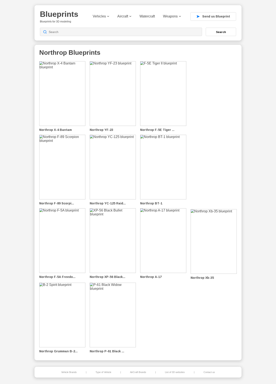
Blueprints (59, 14)
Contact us (209, 372)
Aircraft (122, 16)
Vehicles (99, 16)
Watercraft (147, 16)
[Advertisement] (214, 134)
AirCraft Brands (138, 372)
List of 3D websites (175, 372)
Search (221, 32)
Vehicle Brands (69, 372)
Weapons (170, 16)
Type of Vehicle (103, 372)
